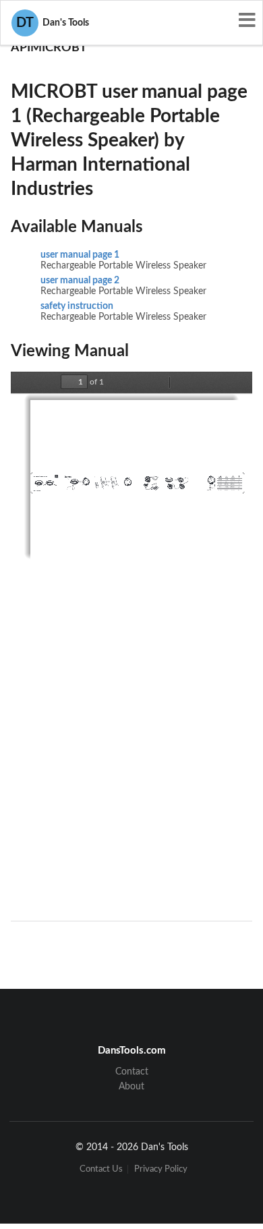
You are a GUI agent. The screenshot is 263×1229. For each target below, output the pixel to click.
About (131, 1086)
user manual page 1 (79, 255)
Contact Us (101, 1169)
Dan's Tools (52, 23)
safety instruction (76, 306)
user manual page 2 (79, 280)
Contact (131, 1072)
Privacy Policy (160, 1169)
